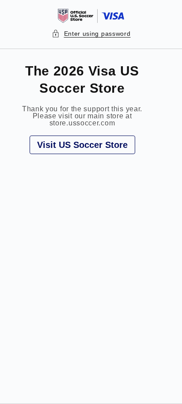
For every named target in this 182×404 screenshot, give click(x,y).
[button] (91, 34)
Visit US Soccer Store (82, 145)
